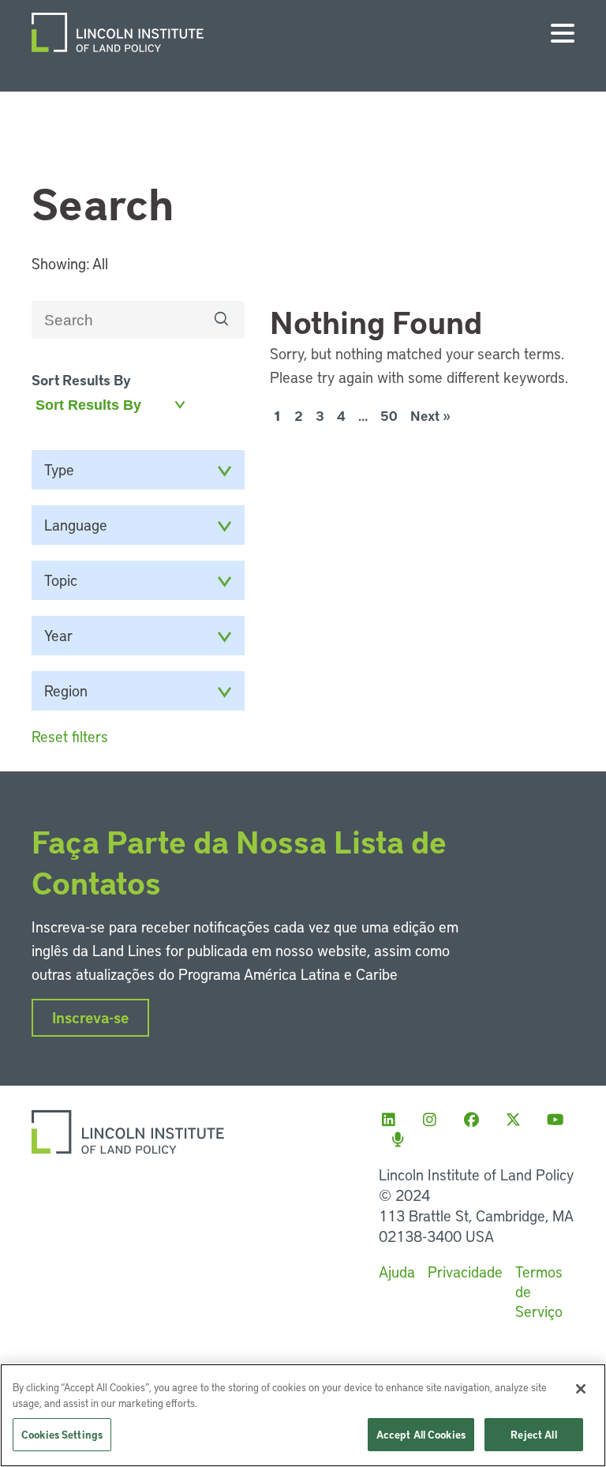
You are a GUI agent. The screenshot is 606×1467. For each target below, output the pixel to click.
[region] (303, 1415)
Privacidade (465, 1271)
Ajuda (397, 1271)
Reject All (533, 1434)
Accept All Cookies (421, 1434)
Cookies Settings (62, 1434)
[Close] (580, 1388)
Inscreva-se (90, 1017)
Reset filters (70, 736)
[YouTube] (559, 1119)
